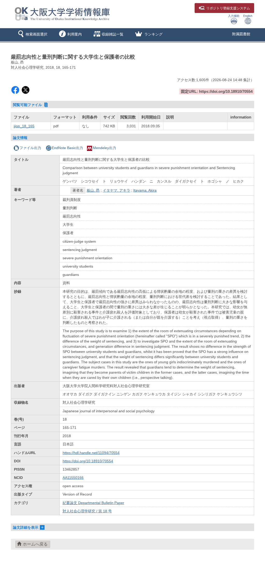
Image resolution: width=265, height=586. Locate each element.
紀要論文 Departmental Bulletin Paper (93, 503)
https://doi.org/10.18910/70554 (88, 461)
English (247, 15)
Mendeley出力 (104, 148)
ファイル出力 (30, 148)
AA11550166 (73, 478)
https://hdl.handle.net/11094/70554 (91, 453)
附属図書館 (241, 34)
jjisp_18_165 (24, 126)
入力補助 (233, 15)
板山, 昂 (93, 190)
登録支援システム (228, 8)
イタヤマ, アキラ (116, 190)
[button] (32, 34)
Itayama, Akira (145, 190)
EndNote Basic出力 (67, 148)
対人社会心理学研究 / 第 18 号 (87, 511)
